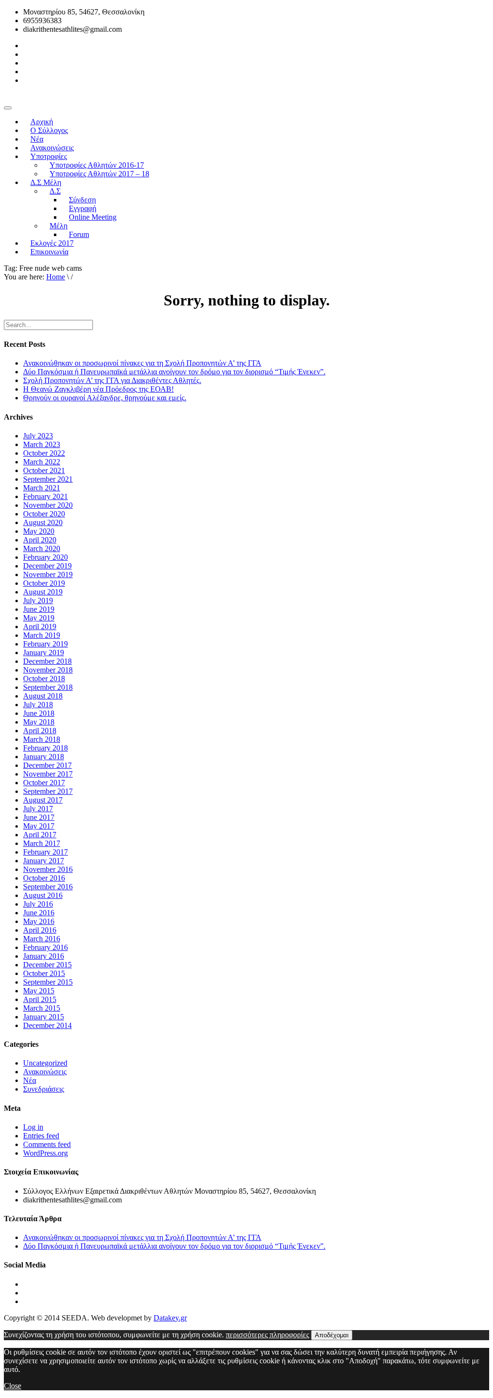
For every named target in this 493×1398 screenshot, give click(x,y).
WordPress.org (45, 1153)
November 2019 (48, 574)
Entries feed (41, 1136)
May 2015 (38, 991)
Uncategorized (45, 1063)
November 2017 (48, 774)
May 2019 (38, 618)
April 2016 (39, 930)
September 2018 (48, 687)
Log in (33, 1127)
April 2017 (39, 835)
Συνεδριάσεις (43, 1089)
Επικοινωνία (49, 252)
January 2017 (43, 861)
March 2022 (41, 462)
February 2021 (45, 496)
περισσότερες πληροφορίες (267, 1335)
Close (12, 1386)
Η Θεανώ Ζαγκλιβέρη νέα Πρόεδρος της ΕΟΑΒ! (98, 389)
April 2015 (39, 999)
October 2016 (44, 878)
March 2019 (41, 635)
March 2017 (41, 843)
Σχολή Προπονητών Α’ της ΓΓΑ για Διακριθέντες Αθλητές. (112, 380)
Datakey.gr (170, 1318)
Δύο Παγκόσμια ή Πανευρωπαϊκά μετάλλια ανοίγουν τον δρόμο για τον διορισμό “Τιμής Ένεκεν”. (174, 372)
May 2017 (38, 826)
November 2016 (48, 869)
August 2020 (43, 522)
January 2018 (43, 756)
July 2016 (38, 904)
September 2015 (48, 982)
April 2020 (39, 540)
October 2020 (44, 514)
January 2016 (43, 956)
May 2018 (38, 722)
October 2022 (44, 453)
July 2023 (38, 436)
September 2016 (48, 887)
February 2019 (45, 644)
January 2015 (43, 1017)
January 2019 (43, 652)
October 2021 (44, 470)
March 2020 (41, 548)
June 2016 (38, 913)
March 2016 (41, 939)
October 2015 (44, 973)
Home (55, 277)
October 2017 (44, 782)
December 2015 (47, 965)
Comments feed (47, 1144)
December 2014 (47, 1025)
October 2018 (44, 678)
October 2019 (44, 583)
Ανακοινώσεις (44, 1072)
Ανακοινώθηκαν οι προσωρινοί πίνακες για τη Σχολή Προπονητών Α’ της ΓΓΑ (142, 363)
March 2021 (41, 488)
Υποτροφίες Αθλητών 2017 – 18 (99, 174)
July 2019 (38, 600)
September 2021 (48, 479)
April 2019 (39, 626)
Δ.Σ (55, 191)
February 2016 (45, 947)
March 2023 (41, 444)
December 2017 (47, 765)
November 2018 (48, 670)
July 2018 (38, 704)
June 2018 (38, 713)
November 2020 (48, 505)
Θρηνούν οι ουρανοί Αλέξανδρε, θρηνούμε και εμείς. (104, 398)
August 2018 (43, 696)
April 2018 (39, 730)
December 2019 (47, 566)
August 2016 (43, 895)
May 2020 (38, 531)
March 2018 (41, 739)
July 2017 (38, 809)
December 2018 (47, 661)
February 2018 (45, 748)
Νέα (29, 1080)
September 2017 (48, 791)
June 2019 (38, 609)
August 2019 (43, 592)
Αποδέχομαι (332, 1335)
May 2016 (38, 921)
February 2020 (45, 557)
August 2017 (43, 800)
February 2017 (45, 852)
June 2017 (38, 817)
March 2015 (41, 1008)
